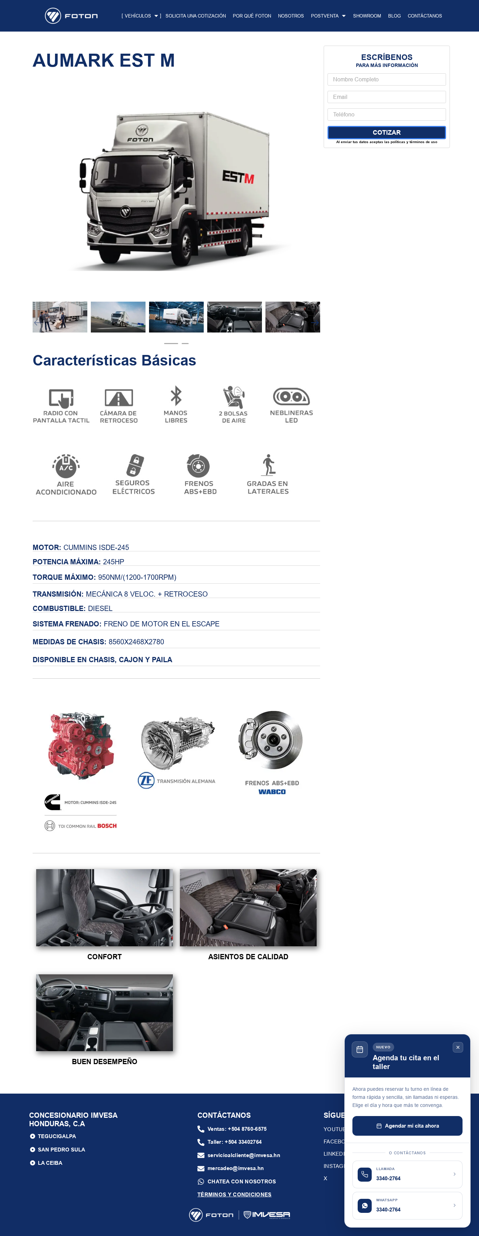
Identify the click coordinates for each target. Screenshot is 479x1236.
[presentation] (171, 343)
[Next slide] (315, 323)
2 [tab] (185, 343)
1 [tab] (171, 343)
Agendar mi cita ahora (412, 1126)
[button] (232, 1129)
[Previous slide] (38, 323)
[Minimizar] (458, 1047)
